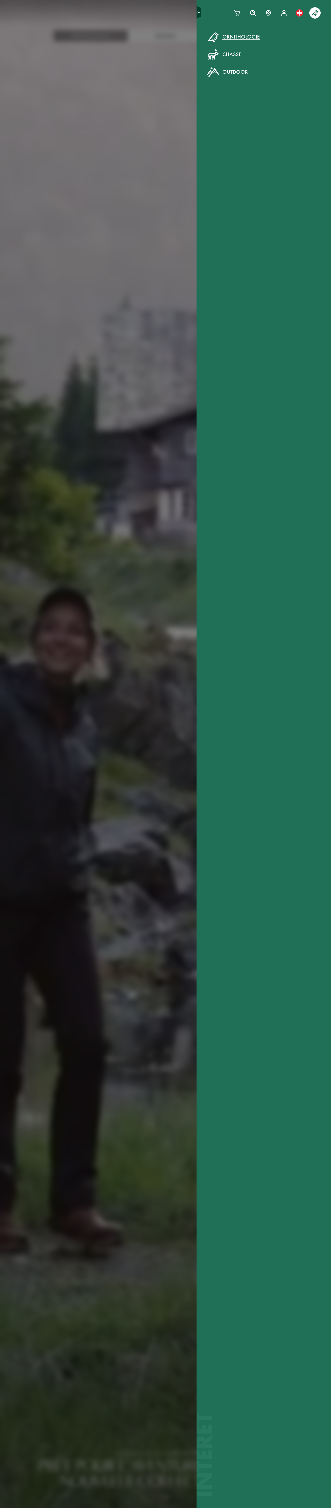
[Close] (282, 33)
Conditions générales (216, 124)
